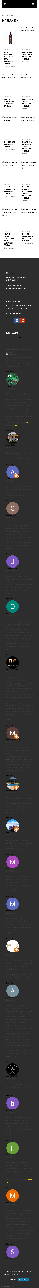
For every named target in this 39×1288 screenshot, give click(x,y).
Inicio (3, 15)
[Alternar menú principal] (32, 4)
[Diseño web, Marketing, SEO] (23, 1279)
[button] (19, 338)
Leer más (9, 372)
